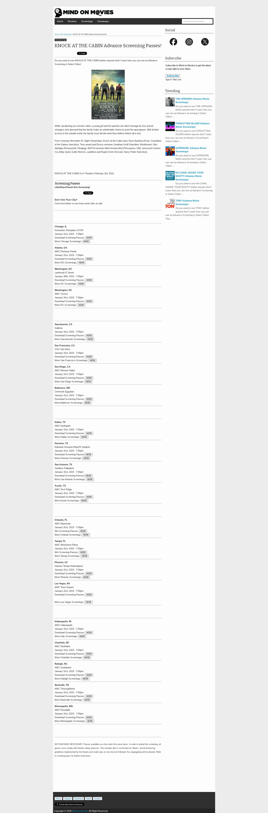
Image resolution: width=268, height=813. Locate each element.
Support (67, 798)
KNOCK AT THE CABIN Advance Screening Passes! (108, 45)
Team (88, 798)
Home (60, 21)
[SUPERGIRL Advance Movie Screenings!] (170, 155)
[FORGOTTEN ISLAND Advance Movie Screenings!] (170, 130)
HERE (89, 238)
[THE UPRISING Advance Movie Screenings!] (170, 105)
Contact (97, 798)
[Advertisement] (108, 162)
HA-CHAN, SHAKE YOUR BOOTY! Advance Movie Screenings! (189, 176)
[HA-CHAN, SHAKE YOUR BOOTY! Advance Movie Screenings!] (170, 179)
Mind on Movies (80, 811)
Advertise (78, 798)
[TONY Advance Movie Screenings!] (170, 207)
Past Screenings (60, 40)
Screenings (87, 21)
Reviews (72, 21)
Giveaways (103, 21)
